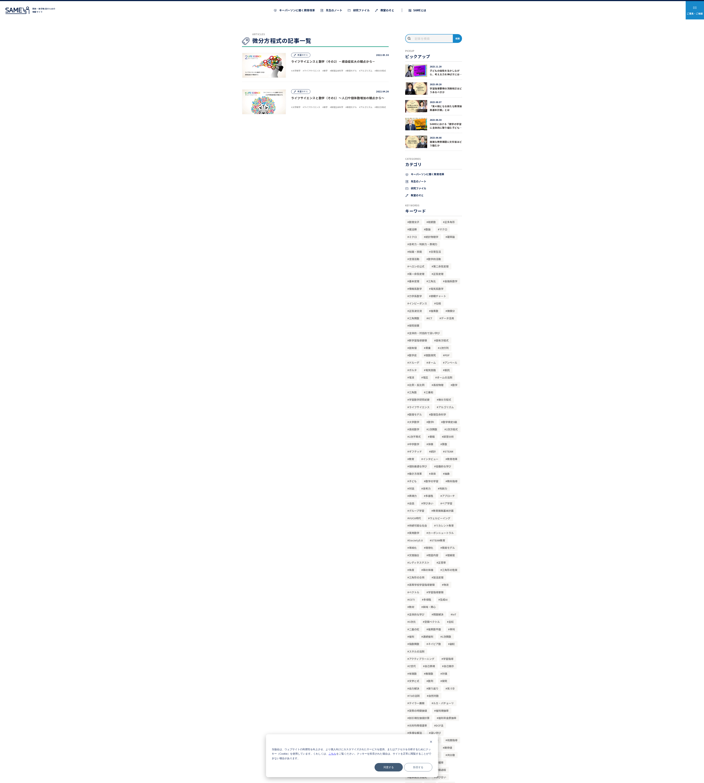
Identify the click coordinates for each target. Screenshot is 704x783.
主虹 (451, 622)
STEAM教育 (438, 540)
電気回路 (431, 370)
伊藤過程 (441, 770)
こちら (332, 753)
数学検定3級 (450, 422)
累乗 (428, 348)
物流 (446, 585)
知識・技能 (415, 251)
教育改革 (452, 459)
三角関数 (414, 318)
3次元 (412, 622)
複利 (411, 636)
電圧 (425, 377)
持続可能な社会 (418, 525)
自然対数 (433, 696)
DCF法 (439, 725)
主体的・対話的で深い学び (424, 333)
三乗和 (429, 392)
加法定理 (438, 577)
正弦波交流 (415, 311)
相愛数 (432, 222)
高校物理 (438, 385)
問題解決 (438, 614)
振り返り (433, 688)
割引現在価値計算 (419, 718)
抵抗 (447, 370)
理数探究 (431, 355)
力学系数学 (415, 296)
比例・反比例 (416, 385)
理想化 (429, 547)
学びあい (428, 503)
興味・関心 (429, 607)
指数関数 (414, 644)
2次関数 (432, 429)
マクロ (443, 229)
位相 (438, 303)
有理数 (413, 673)
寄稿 (432, 436)
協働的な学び (443, 466)
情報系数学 (415, 289)
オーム (432, 362)
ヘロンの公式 (416, 266)
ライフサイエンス (419, 407)
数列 (430, 681)
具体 (433, 473)
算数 (444, 444)
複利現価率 (442, 710)
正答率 (442, 562)
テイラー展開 (416, 703)
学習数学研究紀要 (419, 399)
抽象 (447, 473)
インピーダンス (418, 303)
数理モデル (415, 414)
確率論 (451, 237)
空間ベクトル (432, 622)
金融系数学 (451, 281)
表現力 (413, 496)
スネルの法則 (416, 651)
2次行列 (444, 348)
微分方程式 (444, 399)
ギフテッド (415, 451)
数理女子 (414, 222)
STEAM (449, 451)
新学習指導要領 (418, 340)
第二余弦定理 (441, 266)
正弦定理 (438, 274)
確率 (440, 762)
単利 (452, 629)
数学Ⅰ (431, 422)
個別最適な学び (418, 466)
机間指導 (452, 740)
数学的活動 (434, 259)
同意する (389, 767)
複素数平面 (434, 629)
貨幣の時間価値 (418, 710)
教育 (411, 459)
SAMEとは (419, 10)
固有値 (413, 348)
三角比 (432, 281)
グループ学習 (416, 510)
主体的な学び (416, 614)
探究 (444, 681)
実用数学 (414, 533)
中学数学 (414, 444)
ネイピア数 (434, 644)
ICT (430, 318)
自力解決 (414, 688)
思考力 (427, 488)
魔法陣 (413, 229)
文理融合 (414, 555)
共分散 (451, 755)
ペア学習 (447, 503)
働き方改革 (415, 473)
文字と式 (414, 681)
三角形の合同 (416, 577)
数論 (428, 229)
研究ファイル (361, 10)
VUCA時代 (415, 518)
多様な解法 (415, 733)
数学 (454, 385)
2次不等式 (415, 436)
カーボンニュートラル (441, 533)
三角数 (413, 392)
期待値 (448, 747)
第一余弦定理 (416, 274)
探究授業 (414, 325)
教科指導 (452, 481)
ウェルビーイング (440, 518)
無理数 (429, 673)
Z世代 (412, 666)
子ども (413, 481)
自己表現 (430, 666)
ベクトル (414, 592)
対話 (411, 488)
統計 (433, 451)
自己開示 (449, 666)
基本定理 (414, 281)
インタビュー (430, 459)
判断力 (443, 488)
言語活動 (414, 259)
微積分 (451, 311)
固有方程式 (442, 340)
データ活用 (447, 318)
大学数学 (414, 422)
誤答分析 (448, 436)
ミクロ (413, 237)
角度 (411, 570)
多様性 (427, 599)
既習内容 (433, 555)
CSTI (412, 599)
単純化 (413, 547)
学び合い (441, 777)
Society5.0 (416, 540)
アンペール (451, 362)
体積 (430, 444)
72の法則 (414, 696)
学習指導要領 (435, 592)
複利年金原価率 (447, 718)
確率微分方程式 (418, 777)
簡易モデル (448, 547)
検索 (457, 38)
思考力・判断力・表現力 (423, 244)
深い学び (436, 733)
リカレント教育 (445, 525)
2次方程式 (452, 429)
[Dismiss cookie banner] (431, 742)
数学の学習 (432, 481)
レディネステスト (419, 562)
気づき (451, 688)
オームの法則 (444, 377)
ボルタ (413, 370)
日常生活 (436, 251)
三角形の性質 (449, 570)
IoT (454, 614)
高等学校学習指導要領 (422, 585)
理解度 (451, 555)
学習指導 (448, 659)
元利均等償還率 (418, 725)
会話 (411, 503)
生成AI (444, 599)
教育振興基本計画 (443, 510)
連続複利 (428, 636)
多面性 (429, 496)
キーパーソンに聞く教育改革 (297, 10)
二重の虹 (414, 629)
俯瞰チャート (438, 296)
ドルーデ (414, 362)
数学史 (413, 355)
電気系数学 (437, 289)
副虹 (452, 644)
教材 (411, 607)
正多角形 (450, 222)
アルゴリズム (446, 407)
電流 (411, 377)
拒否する (418, 767)
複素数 (434, 311)
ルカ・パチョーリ (443, 703)
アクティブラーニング (421, 659)
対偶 (444, 673)
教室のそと (387, 10)
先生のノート (333, 10)
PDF (447, 355)
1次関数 (446, 636)
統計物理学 (432, 237)
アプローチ (448, 496)
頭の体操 (428, 570)
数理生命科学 (438, 414)
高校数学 (414, 429)
